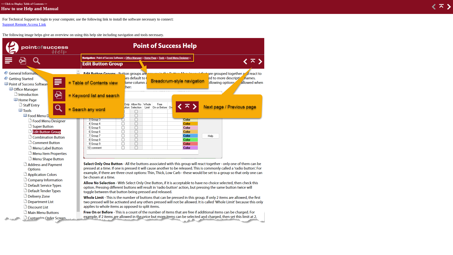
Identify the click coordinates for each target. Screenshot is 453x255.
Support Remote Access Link (24, 24)
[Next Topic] (448, 8)
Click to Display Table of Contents (24, 4)
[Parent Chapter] (441, 8)
